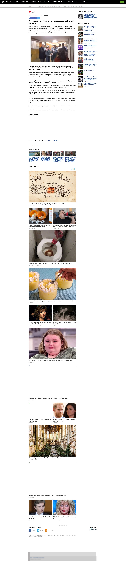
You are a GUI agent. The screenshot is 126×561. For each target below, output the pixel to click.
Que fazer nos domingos (89, 70)
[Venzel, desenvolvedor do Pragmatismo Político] (93, 529)
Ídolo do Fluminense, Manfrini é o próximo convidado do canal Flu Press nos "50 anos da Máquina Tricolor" (90, 79)
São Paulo (31, 15)
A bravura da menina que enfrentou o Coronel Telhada (51, 22)
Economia (54, 6)
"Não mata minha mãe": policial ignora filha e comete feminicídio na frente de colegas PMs (46, 159)
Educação (44, 6)
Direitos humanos (36, 6)
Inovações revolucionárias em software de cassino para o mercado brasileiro (90, 47)
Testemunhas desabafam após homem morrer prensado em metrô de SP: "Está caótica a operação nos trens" (58, 159)
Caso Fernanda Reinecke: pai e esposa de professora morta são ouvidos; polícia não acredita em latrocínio (70, 159)
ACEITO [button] (122, 2)
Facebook (56, 140)
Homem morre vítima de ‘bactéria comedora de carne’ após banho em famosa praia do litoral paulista (34, 159)
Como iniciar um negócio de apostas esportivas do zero (90, 33)
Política (29, 6)
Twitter (49, 140)
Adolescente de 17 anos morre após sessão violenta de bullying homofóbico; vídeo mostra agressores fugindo (90, 16)
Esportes (83, 6)
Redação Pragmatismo (36, 11)
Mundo (64, 6)
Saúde (49, 6)
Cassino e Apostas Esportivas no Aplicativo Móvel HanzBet (90, 65)
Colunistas (77, 6)
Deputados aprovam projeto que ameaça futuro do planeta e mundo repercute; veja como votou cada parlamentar (90, 53)
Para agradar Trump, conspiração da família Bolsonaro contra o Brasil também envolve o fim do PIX (90, 60)
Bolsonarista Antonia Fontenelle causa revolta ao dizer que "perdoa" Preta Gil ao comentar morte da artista (90, 41)
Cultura (59, 6)
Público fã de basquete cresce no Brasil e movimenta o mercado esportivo (90, 85)
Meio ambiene (70, 6)
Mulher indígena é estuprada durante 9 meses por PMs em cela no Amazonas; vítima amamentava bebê (90, 28)
